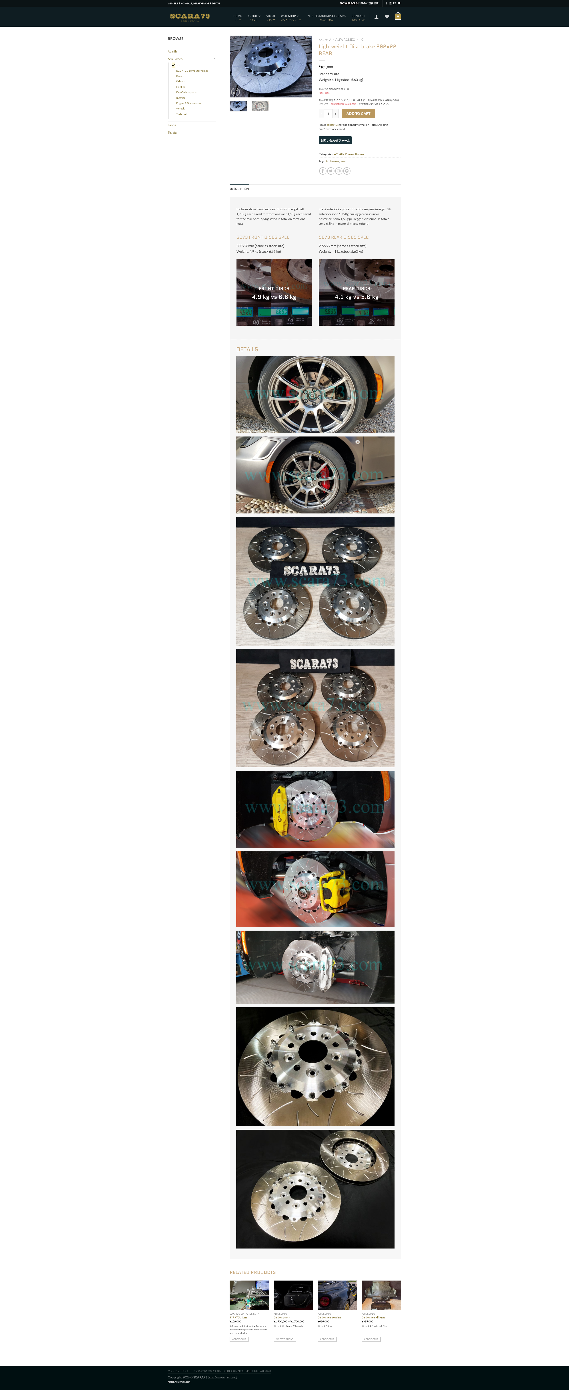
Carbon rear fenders (329, 1317)
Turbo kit (181, 114)
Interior (180, 97)
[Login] (376, 17)
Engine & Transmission (189, 103)
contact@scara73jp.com (343, 103)
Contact (358, 16)
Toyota (172, 132)
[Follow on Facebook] (386, 3)
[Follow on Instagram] (390, 3)
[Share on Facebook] (323, 171)
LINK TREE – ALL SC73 (258, 1371)
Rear (344, 161)
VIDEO (270, 16)
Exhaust (181, 81)
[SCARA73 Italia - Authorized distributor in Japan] (190, 17)
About (252, 16)
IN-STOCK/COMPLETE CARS (326, 16)
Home (237, 16)
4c (327, 161)
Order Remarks (234, 1371)
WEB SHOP (288, 16)
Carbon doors (282, 1317)
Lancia (172, 125)
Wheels (180, 108)
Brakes (180, 76)
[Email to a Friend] (339, 171)
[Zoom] (235, 92)
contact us (333, 124)
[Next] (305, 66)
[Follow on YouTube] (399, 3)
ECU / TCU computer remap (192, 70)
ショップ (325, 39)
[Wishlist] (387, 17)
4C (173, 65)
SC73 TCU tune (238, 1317)
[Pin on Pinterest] (347, 171)
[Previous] (237, 66)
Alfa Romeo (175, 59)
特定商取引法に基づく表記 (208, 1371)
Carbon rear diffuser (373, 1317)
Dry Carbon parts (186, 92)
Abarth (172, 51)
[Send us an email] (394, 3)
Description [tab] (239, 189)
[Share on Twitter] (331, 171)
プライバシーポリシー (179, 1371)
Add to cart (359, 113)
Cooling (180, 86)
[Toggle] (214, 59)
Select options (284, 1339)
